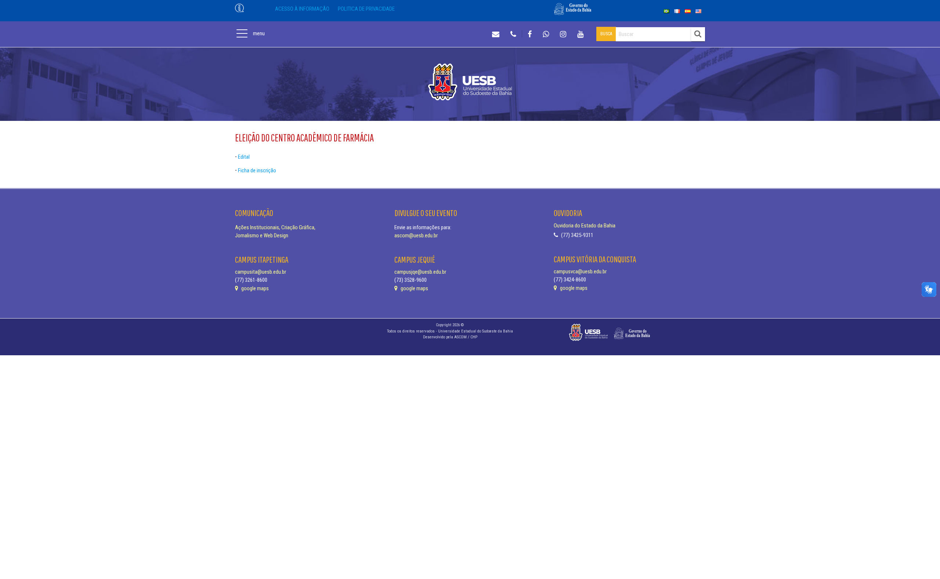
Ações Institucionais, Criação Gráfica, (275, 227)
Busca (606, 33)
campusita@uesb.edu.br (260, 272)
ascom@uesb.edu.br (416, 235)
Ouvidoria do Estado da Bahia (584, 225)
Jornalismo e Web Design (261, 235)
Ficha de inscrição (257, 170)
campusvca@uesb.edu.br (580, 271)
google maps (254, 288)
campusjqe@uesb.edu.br (420, 272)
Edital (244, 157)
